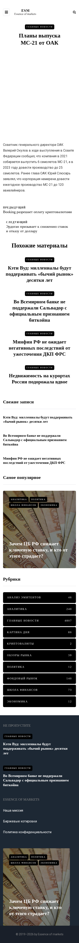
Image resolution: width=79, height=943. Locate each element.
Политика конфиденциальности (27, 832)
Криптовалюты (39, 643)
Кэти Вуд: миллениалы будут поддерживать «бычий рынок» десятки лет (39, 274)
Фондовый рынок (39, 678)
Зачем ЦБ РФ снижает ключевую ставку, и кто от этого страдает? (38, 550)
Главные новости (40, 27)
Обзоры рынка (39, 655)
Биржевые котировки (20, 821)
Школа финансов (23, 505)
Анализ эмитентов (39, 597)
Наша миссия (13, 810)
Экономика (49, 505)
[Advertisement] (39, 94)
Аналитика (19, 499)
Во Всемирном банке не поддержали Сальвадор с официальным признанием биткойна (35, 440)
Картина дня (39, 632)
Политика (38, 499)
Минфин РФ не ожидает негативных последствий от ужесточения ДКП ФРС (39, 348)
